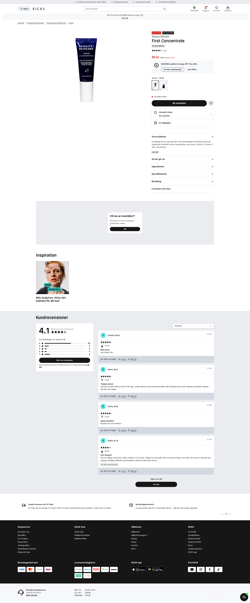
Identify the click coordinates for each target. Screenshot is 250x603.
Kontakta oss (23, 532)
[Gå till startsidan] (38, 8)
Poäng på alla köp (121, 2)
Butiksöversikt (194, 538)
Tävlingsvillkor (24, 545)
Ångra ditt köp (24, 552)
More (133, 549)
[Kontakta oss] (244, 597)
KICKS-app (192, 552)
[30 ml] (163, 85)
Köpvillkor (22, 535)
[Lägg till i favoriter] (211, 103)
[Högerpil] (230, 514)
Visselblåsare (193, 535)
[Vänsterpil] (222, 514)
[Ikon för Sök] (164, 9)
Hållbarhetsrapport (139, 535)
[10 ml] (155, 85)
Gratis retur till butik (143, 2)
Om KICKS (192, 532)
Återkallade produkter (27, 549)
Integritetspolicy (195, 549)
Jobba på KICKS (194, 542)
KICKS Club (79, 532)
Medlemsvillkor (80, 538)
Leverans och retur (161, 188)
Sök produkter (92, 9)
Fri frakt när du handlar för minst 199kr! (91, 2)
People (134, 538)
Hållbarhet (135, 532)
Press (190, 545)
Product (134, 545)
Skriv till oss (31, 595)
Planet (134, 542)
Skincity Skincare (160, 36)
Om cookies (23, 538)
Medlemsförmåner (82, 535)
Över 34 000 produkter (167, 2)
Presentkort (23, 542)
